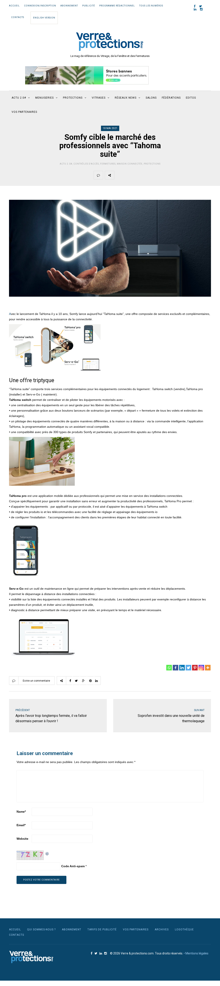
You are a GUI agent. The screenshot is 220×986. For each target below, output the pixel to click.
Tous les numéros (151, 6)
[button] (87, 75)
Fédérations (171, 97)
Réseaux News (125, 97)
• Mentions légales (196, 953)
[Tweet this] (129, 175)
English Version (44, 18)
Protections (72, 97)
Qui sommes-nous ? (41, 929)
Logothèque (184, 929)
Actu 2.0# (66, 164)
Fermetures (108, 164)
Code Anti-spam (73, 866)
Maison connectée (129, 164)
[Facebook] (175, 667)
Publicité (88, 6)
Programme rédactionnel (117, 6)
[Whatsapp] (169, 667)
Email (21, 825)
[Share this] (119, 175)
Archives (162, 929)
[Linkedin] (182, 667)
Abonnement (69, 6)
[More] (208, 667)
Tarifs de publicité (102, 929)
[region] (87, 75)
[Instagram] (201, 667)
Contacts (17, 17)
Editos (191, 97)
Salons (151, 97)
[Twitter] (188, 667)
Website (22, 838)
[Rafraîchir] (47, 853)
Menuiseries (44, 97)
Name (21, 811)
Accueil (14, 6)
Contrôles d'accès (86, 164)
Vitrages (98, 97)
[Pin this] (149, 175)
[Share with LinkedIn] (159, 175)
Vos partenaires (24, 111)
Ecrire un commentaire (36, 680)
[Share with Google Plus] (139, 175)
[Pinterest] (195, 667)
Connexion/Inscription (40, 6)
